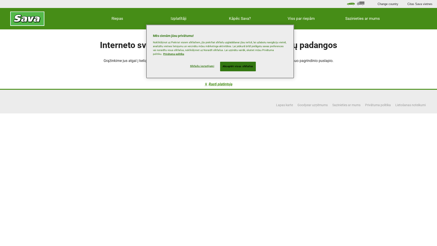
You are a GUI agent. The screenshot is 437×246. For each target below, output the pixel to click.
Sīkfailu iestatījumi (202, 66)
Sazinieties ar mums (362, 18)
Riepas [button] (117, 18)
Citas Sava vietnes (419, 4)
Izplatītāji (178, 18)
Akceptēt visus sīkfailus (238, 66)
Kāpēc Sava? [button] (240, 18)
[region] (220, 51)
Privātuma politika (173, 54)
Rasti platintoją (220, 84)
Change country (388, 4)
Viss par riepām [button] (301, 18)
